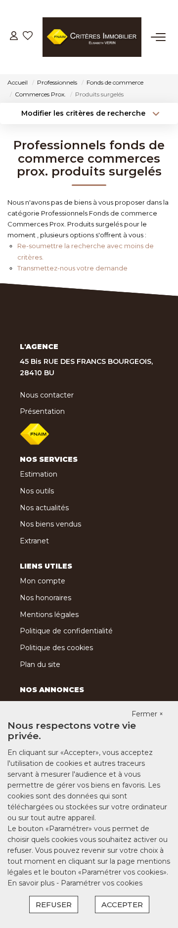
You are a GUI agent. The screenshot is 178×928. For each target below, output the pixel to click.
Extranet (34, 540)
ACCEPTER (122, 904)
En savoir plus (31, 883)
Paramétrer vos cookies (101, 883)
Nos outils (37, 490)
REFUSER (54, 904)
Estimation (38, 474)
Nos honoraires (45, 597)
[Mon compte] (14, 37)
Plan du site (40, 664)
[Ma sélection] (28, 37)
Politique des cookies (56, 647)
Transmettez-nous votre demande (72, 268)
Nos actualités (44, 507)
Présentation (42, 411)
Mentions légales (49, 614)
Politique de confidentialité (66, 630)
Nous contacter (47, 395)
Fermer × (147, 713)
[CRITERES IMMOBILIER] (92, 37)
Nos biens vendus (50, 524)
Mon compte (42, 580)
